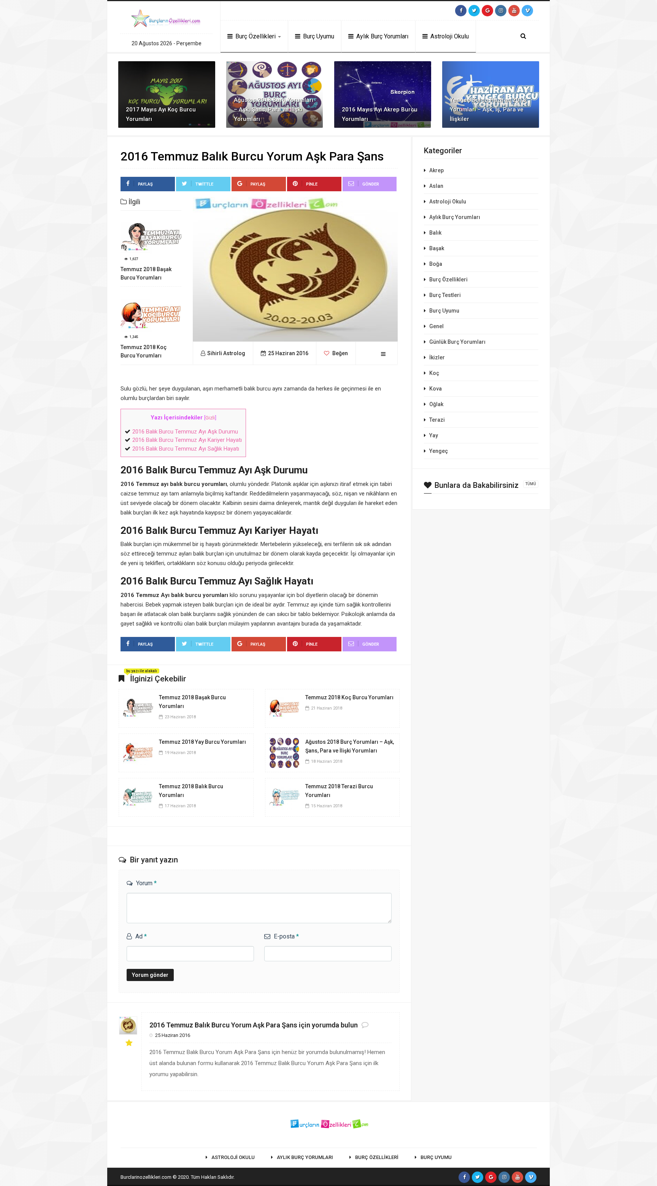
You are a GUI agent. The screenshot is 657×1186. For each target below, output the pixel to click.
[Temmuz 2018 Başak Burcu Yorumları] (138, 708)
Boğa (435, 264)
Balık (435, 233)
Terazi (437, 420)
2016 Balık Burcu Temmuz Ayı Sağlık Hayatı (185, 448)
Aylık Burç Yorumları (381, 36)
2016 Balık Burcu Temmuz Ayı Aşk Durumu (185, 431)
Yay (433, 435)
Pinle (311, 184)
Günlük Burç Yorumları (457, 342)
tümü (530, 484)
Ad (141, 936)
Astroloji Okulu (449, 36)
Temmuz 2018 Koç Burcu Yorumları (349, 697)
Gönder (370, 184)
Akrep (436, 170)
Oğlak (436, 404)
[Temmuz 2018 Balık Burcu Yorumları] (138, 797)
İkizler (437, 357)
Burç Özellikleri (255, 36)
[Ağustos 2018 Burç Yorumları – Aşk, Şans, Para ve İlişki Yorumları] (284, 752)
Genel (436, 326)
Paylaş (145, 184)
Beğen (339, 353)
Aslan (436, 186)
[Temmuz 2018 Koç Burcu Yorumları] (284, 708)
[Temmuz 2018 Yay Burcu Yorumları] (138, 752)
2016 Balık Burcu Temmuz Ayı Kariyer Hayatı (187, 440)
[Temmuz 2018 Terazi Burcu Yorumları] (284, 797)
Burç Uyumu (318, 36)
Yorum (146, 883)
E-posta (286, 936)
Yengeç (438, 451)
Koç (434, 373)
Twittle (204, 184)
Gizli (210, 417)
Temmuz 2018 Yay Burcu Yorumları (202, 742)
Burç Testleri (445, 295)
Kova (435, 389)
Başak (436, 248)
